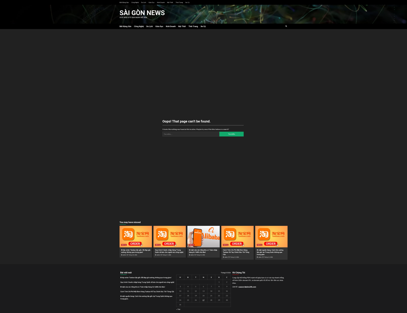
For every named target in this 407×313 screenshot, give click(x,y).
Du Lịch (143, 2)
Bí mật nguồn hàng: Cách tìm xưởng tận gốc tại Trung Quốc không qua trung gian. (270, 252)
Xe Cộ (187, 2)
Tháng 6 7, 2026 (166, 255)
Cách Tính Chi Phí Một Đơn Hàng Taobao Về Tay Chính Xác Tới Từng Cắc (236, 252)
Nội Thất (170, 2)
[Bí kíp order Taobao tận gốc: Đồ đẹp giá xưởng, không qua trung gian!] (136, 236)
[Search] (286, 26)
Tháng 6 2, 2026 (268, 257)
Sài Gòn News (142, 13)
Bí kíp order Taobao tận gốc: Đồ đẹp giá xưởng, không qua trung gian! (145, 277)
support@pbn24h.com (247, 287)
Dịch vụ (124, 245)
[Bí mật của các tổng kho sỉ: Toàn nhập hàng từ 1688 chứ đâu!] (203, 236)
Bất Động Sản (124, 2)
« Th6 (178, 309)
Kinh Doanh (161, 2)
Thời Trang (179, 2)
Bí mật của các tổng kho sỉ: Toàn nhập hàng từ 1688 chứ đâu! (142, 287)
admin (124, 255)
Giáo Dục (151, 2)
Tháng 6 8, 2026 (132, 255)
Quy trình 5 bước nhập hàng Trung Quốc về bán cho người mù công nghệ (147, 282)
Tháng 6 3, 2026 (234, 257)
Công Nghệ (135, 2)
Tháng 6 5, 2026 (200, 255)
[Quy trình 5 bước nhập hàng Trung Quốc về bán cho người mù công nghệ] (169, 236)
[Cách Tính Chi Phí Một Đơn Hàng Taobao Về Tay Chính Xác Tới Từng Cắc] (237, 236)
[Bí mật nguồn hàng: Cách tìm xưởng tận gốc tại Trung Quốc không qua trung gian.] (271, 236)
